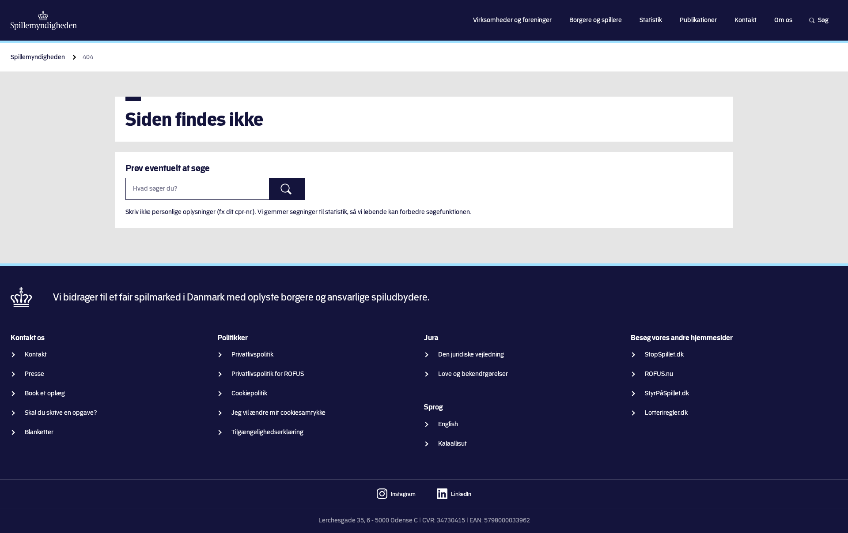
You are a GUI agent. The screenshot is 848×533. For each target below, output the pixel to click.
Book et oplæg (45, 393)
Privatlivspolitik (252, 354)
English (448, 424)
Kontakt (36, 354)
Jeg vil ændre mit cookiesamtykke (278, 413)
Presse (34, 374)
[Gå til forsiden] (44, 20)
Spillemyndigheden (38, 57)
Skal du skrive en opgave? (61, 413)
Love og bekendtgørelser (473, 374)
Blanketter (39, 432)
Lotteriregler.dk (666, 413)
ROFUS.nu (659, 374)
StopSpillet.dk (664, 354)
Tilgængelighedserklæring (267, 432)
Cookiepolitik (249, 393)
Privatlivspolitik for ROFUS (267, 374)
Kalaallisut (452, 443)
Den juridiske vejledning (471, 354)
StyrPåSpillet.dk (667, 393)
